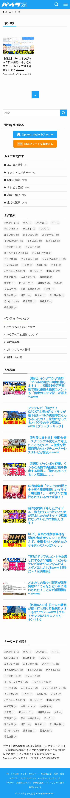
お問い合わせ (14, 357)
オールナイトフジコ (16, 253)
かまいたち (11, 234)
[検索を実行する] (63, 112)
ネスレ (42, 265)
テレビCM (11, 265)
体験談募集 (13, 342)
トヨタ (27, 265)
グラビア (13, 778)
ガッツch (10, 259)
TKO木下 (29, 228)
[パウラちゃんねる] (14, 4)
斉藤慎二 (10, 289)
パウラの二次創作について (22, 334)
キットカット (29, 259)
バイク (56, 265)
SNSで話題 (17, 180)
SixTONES (11, 228)
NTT (55, 222)
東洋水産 (10, 295)
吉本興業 (46, 277)
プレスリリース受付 (18, 349)
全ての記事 (17, 202)
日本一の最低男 (30, 289)
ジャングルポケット (54, 259)
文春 (58, 283)
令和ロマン (28, 277)
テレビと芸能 (18, 187)
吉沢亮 (9, 283)
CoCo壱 (41, 222)
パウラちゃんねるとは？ (21, 327)
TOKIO (44, 228)
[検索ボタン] (56, 4)
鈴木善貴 (29, 301)
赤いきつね (11, 301)
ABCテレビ (11, 222)
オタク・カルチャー (21, 172)
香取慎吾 (10, 307)
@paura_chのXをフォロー (37, 134)
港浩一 (26, 295)
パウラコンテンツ (28, 778)
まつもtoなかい (13, 240)
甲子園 (40, 295)
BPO (27, 222)
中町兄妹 (10, 277)
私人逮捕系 (57, 295)
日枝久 (49, 289)
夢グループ (26, 283)
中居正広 (53, 271)
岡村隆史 (44, 283)
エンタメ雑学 (17, 164)
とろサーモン (50, 234)
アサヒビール (12, 247)
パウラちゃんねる (15, 271)
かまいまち (30, 234)
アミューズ (32, 247)
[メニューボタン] (65, 4)
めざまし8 (53, 240)
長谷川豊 (46, 301)
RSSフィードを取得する (35, 143)
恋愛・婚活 (16, 195)
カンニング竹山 (41, 253)
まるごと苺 (34, 240)
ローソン (36, 271)
